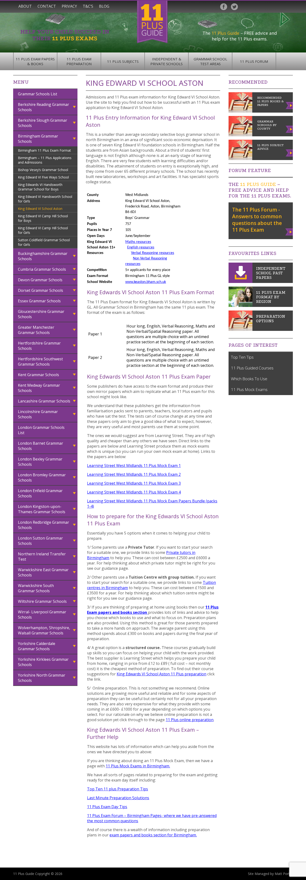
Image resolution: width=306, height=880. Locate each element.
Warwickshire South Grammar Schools (36, 588)
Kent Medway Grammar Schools (39, 388)
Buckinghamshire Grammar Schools (42, 256)
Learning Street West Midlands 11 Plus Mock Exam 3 (134, 483)
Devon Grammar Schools (40, 279)
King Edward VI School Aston (40, 208)
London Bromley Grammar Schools (42, 477)
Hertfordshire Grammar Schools (39, 345)
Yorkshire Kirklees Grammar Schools (43, 662)
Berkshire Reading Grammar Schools (43, 107)
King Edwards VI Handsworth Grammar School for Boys (40, 186)
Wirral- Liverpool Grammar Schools (42, 614)
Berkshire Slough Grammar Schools (42, 123)
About (25, 6)
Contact (47, 6)
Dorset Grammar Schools (40, 290)
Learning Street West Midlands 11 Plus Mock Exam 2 (134, 474)
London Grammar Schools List (41, 430)
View (289, 231)
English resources (140, 247)
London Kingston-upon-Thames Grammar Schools (41, 509)
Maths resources (138, 242)
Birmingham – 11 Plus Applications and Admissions (44, 160)
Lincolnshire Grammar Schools (38, 414)
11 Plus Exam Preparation (79, 61)
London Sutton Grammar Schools (40, 540)
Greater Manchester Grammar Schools (36, 330)
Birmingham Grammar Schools (38, 138)
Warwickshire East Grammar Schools (43, 572)
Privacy (69, 6)
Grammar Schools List (37, 94)
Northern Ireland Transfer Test (42, 556)
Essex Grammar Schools (39, 301)
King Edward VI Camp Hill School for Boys (43, 218)
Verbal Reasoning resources (152, 253)
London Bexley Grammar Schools (40, 461)
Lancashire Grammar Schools (44, 401)
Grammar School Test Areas (210, 61)
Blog (104, 6)
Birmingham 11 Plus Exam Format (44, 150)
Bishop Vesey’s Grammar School (43, 169)
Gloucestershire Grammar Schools (41, 314)
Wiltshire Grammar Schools (42, 601)
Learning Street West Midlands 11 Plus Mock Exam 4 (134, 492)
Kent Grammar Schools (38, 374)
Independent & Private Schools (166, 61)
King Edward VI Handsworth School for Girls (45, 198)
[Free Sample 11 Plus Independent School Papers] (240, 281)
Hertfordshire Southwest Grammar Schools (40, 361)
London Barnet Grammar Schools (40, 446)
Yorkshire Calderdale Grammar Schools (36, 646)
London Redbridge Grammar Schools (43, 525)
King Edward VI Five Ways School (43, 177)
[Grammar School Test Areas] (240, 305)
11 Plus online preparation (189, 719)
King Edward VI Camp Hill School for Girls (43, 230)
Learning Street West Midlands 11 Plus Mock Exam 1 (134, 465)
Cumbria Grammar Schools (42, 269)
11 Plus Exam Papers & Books (35, 61)
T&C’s (88, 6)
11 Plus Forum (254, 61)
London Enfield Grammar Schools (40, 493)
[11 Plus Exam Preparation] (240, 329)
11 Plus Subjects (123, 61)
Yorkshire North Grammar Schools (41, 678)
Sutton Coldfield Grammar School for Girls (44, 242)
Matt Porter (284, 873)
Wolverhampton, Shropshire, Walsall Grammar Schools (44, 630)
